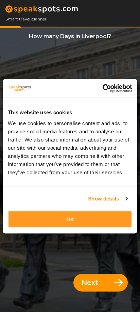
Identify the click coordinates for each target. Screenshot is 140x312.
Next (90, 283)
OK (70, 219)
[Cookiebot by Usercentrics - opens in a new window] (102, 88)
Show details (103, 199)
